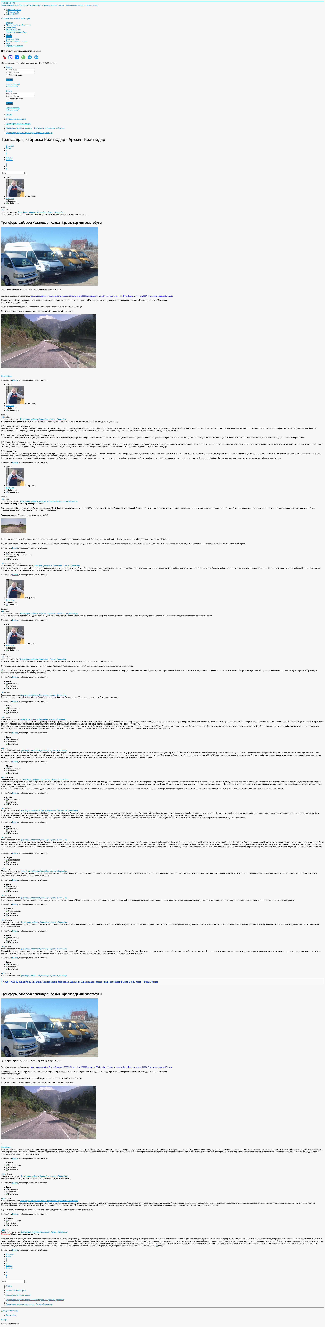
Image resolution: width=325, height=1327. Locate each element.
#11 (3, 809)
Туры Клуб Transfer (14, 46)
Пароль (9, 72)
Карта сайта (11, 1315)
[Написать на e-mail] (35, 59)
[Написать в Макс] (9, 59)
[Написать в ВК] (16, 59)
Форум (9, 36)
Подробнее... (6, 376)
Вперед (9, 157)
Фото (8, 34)
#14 (3, 895)
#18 (3, 1174)
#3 (3, 499)
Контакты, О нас (13, 30)
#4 (3, 563)
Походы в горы (12, 39)
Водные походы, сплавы (16, 41)
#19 (3, 1198)
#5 (3, 611)
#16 (3, 947)
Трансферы (11, 27)
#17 (3, 973)
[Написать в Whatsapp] (22, 59)
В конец (9, 160)
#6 (3, 657)
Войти (9, 80)
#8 (3, 717)
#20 (3, 1230)
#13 (3, 869)
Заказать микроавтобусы (16, 32)
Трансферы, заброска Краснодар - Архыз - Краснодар (41, 212)
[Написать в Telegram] (29, 59)
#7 (3, 693)
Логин (9, 70)
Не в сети (10, 199)
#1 (3, 210)
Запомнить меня (16, 75)
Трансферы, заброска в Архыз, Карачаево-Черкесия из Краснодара (49, 501)
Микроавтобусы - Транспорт (18, 25)
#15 (3, 920)
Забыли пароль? (13, 84)
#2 (3, 417)
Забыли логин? (12, 86)
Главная (9, 23)
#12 (3, 838)
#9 (3, 748)
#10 (3, 777)
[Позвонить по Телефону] (3, 59)
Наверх (4, 1319)
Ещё (8, 43)
